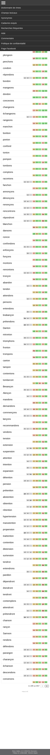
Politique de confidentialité (13, 43)
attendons (8, 295)
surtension (8, 555)
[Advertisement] (25, 718)
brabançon (8, 315)
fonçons (7, 256)
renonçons (8, 204)
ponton (6, 139)
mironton (7, 334)
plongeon (7, 55)
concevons (8, 100)
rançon (6, 627)
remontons (8, 269)
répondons (8, 74)
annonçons (8, 191)
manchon (7, 126)
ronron (6, 237)
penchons (8, 61)
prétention (8, 490)
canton (6, 360)
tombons (7, 165)
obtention (7, 503)
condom (7, 68)
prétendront (9, 614)
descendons (9, 672)
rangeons (8, 120)
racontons (8, 178)
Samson (7, 633)
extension (8, 445)
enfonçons (8, 250)
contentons (8, 373)
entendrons (9, 568)
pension (7, 484)
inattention (8, 536)
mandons (7, 399)
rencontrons (9, 211)
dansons (7, 230)
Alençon (7, 393)
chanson (7, 620)
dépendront (9, 581)
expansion (8, 471)
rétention (7, 510)
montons (7, 263)
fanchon (7, 185)
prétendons (9, 321)
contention (8, 542)
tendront (7, 594)
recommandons (11, 425)
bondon (7, 81)
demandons (9, 406)
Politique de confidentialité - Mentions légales (25, 753)
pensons (7, 302)
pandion (7, 575)
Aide (3, 33)
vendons (7, 432)
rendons (7, 640)
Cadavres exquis (9, 23)
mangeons (8, 87)
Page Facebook (8, 48)
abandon (7, 282)
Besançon (8, 386)
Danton (6, 328)
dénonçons (8, 198)
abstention (8, 497)
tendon (6, 289)
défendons (8, 646)
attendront (8, 607)
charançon (8, 659)
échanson (8, 666)
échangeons (9, 113)
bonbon (7, 133)
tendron (7, 562)
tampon (7, 367)
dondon (7, 94)
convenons (8, 679)
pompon (7, 159)
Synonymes (6, 18)
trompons (8, 354)
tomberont (8, 380)
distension (8, 549)
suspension (9, 451)
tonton (6, 152)
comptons (8, 172)
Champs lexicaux (9, 13)
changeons (8, 107)
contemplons (9, 601)
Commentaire (7, 38)
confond (7, 146)
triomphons (8, 341)
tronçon (7, 276)
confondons (9, 243)
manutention (9, 523)
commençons (10, 412)
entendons (8, 308)
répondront (8, 217)
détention (7, 477)
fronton (6, 347)
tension (6, 438)
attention (7, 458)
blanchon (7, 224)
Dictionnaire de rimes (11, 8)
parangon (8, 653)
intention (7, 464)
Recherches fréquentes (12, 28)
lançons (7, 419)
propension (8, 529)
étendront (8, 588)
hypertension (9, 516)
